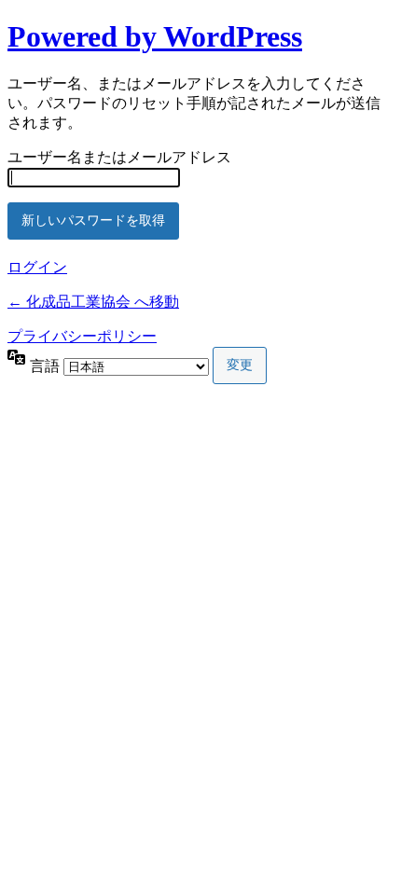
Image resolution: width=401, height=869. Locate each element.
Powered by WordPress (154, 36)
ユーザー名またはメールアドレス (119, 157)
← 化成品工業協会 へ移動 (93, 302)
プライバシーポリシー (82, 336)
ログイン (37, 267)
